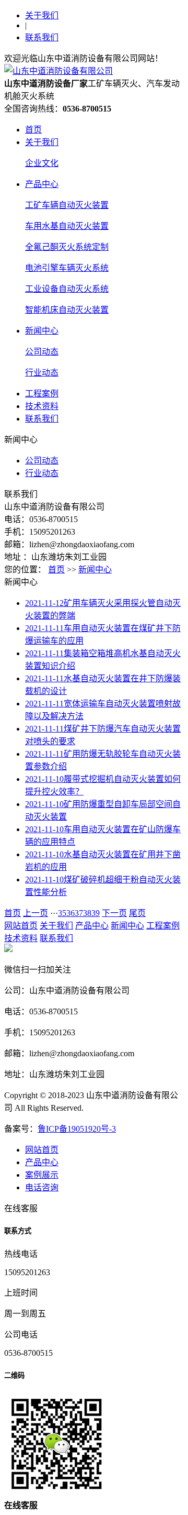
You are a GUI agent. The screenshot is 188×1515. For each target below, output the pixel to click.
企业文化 (41, 163)
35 (62, 913)
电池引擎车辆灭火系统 (67, 267)
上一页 (35, 913)
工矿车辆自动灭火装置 (67, 205)
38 (87, 913)
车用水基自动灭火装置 (67, 226)
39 (95, 913)
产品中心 (41, 184)
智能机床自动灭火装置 (67, 309)
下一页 (114, 913)
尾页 (137, 913)
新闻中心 (41, 330)
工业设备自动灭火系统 (67, 288)
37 (79, 913)
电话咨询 (41, 1187)
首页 (33, 129)
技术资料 (41, 406)
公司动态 (41, 351)
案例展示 (41, 1174)
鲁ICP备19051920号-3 (77, 1128)
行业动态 (41, 372)
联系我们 (41, 37)
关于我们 (41, 15)
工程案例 (41, 393)
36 (70, 913)
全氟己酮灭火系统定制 (67, 246)
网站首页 (21, 925)
